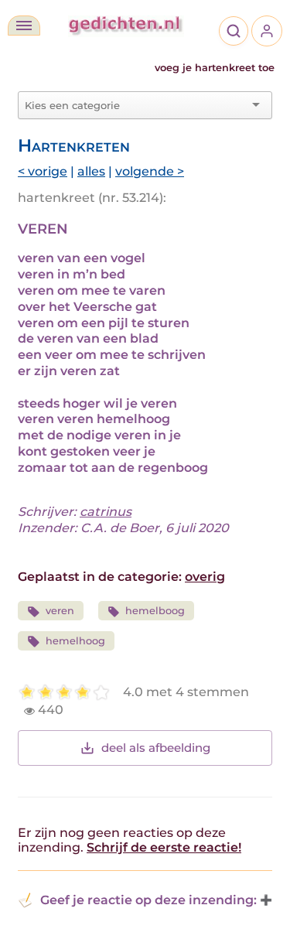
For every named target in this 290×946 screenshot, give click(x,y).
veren (60, 610)
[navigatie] (24, 25)
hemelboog (155, 610)
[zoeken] (233, 31)
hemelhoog (75, 641)
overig (205, 576)
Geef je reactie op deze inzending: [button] (148, 900)
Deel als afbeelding (155, 747)
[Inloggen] (266, 30)
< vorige (42, 171)
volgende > (149, 171)
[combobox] (136, 105)
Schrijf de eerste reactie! (164, 847)
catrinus (105, 511)
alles (91, 171)
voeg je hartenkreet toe (215, 67)
